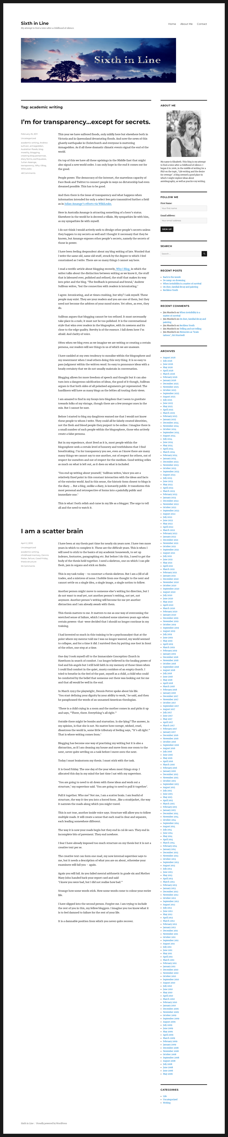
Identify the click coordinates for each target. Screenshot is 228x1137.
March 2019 (169, 647)
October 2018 (169, 663)
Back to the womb (172, 277)
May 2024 (168, 445)
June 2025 (168, 403)
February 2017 (170, 729)
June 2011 (167, 950)
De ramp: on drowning (174, 280)
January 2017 (169, 732)
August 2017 (169, 709)
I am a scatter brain (52, 531)
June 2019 (168, 637)
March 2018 (169, 686)
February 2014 (170, 846)
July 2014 (167, 829)
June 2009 (168, 1028)
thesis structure (28, 561)
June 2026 (168, 364)
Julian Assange (28, 162)
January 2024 (169, 458)
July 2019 (167, 634)
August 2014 (169, 826)
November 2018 (170, 660)
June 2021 (168, 559)
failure (31, 558)
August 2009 (169, 1022)
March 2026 (169, 374)
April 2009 (168, 1035)
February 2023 (170, 494)
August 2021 (169, 553)
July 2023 (167, 478)
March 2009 (169, 1038)
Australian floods (29, 149)
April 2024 (168, 448)
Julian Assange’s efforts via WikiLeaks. (88, 203)
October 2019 (169, 624)
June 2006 (168, 1070)
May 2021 (167, 562)
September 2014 (171, 823)
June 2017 (168, 715)
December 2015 (170, 774)
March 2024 (169, 452)
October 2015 (169, 781)
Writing (167, 1102)
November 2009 (171, 1012)
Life (165, 1096)
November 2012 (170, 895)
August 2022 (169, 514)
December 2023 (170, 462)
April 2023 (168, 488)
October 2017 (169, 702)
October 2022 (169, 507)
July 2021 (167, 556)
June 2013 (167, 872)
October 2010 (169, 976)
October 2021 (169, 546)
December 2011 (170, 930)
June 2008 (168, 1067)
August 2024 (169, 435)
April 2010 (168, 996)
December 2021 (170, 540)
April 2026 (168, 370)
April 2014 (168, 839)
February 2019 (170, 650)
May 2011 (167, 953)
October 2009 (169, 1015)
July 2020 (167, 595)
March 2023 (169, 491)
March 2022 (169, 530)
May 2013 (167, 875)
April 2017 (168, 722)
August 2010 (169, 982)
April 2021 (168, 566)
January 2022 (169, 536)
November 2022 (171, 504)
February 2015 (170, 807)
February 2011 (170, 963)
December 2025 (171, 383)
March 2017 (169, 725)
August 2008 (169, 1061)
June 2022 (168, 520)
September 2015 (171, 784)
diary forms (26, 159)
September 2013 (171, 862)
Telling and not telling (190, 328)
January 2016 (169, 771)
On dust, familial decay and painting (180, 287)
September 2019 (171, 628)
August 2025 (169, 396)
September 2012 (171, 901)
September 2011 (171, 940)
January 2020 (169, 615)
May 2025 (168, 406)
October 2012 (169, 898)
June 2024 (168, 442)
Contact (202, 23)
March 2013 (168, 882)
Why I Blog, (123, 268)
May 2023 (167, 484)
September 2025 (171, 393)
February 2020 (170, 611)
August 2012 (169, 904)
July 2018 (167, 673)
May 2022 (168, 523)
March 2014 (169, 842)
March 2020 (169, 608)
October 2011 (169, 937)
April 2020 (168, 605)
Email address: (168, 215)
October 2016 (169, 742)
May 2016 (167, 758)
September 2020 (171, 588)
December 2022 (171, 501)
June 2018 (168, 676)
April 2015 (168, 800)
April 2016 (168, 761)
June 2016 (168, 755)
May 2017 (167, 719)
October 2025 (169, 390)
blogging (35, 152)
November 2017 (170, 699)
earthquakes (39, 159)
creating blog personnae (33, 155)
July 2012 (167, 908)
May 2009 (168, 1031)
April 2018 (168, 683)
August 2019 (169, 631)
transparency (27, 165)
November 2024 (171, 426)
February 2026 (170, 377)
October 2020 (169, 585)
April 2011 (168, 956)
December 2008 (171, 1048)
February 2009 (170, 1041)
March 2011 (168, 960)
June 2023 (168, 481)
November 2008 (171, 1051)
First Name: (166, 203)
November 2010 (170, 973)
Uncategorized (28, 138)
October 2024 (169, 429)
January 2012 (169, 927)
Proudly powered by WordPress (51, 1123)
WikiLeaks (26, 168)
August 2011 (169, 943)
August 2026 (169, 357)
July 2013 (167, 869)
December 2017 (170, 696)
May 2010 (167, 992)
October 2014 (169, 820)
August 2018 (169, 670)
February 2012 (170, 924)
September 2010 (171, 979)
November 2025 (171, 387)
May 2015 (167, 797)
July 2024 (167, 439)
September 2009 (171, 1018)
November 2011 (170, 934)
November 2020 (171, 582)
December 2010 (170, 969)
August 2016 (169, 748)
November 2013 (170, 855)
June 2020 (168, 598)
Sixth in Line (35, 23)
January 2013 (169, 888)
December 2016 (170, 735)
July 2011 (167, 947)
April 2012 (168, 917)
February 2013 (170, 885)
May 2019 (167, 641)
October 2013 (169, 859)
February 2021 (170, 572)
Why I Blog (40, 165)
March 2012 (169, 921)
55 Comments (28, 566)
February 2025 (170, 416)
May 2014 (167, 836)
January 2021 (169, 575)
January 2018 (169, 693)
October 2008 (169, 1054)
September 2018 (171, 667)
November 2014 (170, 816)
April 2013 (168, 878)
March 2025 (169, 413)
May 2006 (168, 1074)
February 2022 (170, 533)
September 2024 (171, 432)
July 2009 (167, 1025)
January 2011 (169, 966)
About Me (186, 23)
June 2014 (168, 833)
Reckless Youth (170, 290)
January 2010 (169, 1005)
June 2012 (168, 911)
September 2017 (171, 706)
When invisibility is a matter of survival (182, 283)
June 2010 (168, 989)
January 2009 (169, 1044)
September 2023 (171, 471)
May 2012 (167, 914)
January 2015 (169, 810)
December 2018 (170, 657)
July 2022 (167, 517)
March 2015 (169, 803)
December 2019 (170, 618)
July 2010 (167, 986)
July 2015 (167, 790)
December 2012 (170, 891)
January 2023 (169, 497)
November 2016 (171, 738)
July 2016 (167, 751)
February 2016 (170, 768)
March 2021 (169, 569)
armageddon (36, 146)
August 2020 (169, 592)
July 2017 (167, 712)
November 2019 (171, 621)
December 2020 (171, 579)
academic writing (30, 142)
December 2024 (171, 422)
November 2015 (170, 777)
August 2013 (169, 865)
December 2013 (170, 852)
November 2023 (171, 465)
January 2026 (169, 380)
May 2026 (168, 367)
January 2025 (169, 419)
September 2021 (171, 549)
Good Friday (42, 558)
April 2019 (168, 644)
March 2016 (169, 764)
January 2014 (169, 849)
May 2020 (168, 602)
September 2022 (171, 510)
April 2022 (168, 527)
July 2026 (167, 361)
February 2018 (170, 689)
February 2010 (170, 1002)
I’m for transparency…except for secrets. (85, 122)
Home (172, 23)
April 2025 (168, 409)
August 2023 (169, 475)
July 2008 (167, 1064)
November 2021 (170, 543)
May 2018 (167, 680)
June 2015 (168, 794)
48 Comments (28, 173)
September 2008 (171, 1057)
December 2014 (170, 813)
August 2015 (169, 787)
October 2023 (169, 468)
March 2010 (169, 999)
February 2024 (170, 455)
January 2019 (169, 654)
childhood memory (30, 555)
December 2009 (171, 1009)
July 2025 (167, 400)
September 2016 (171, 745)
